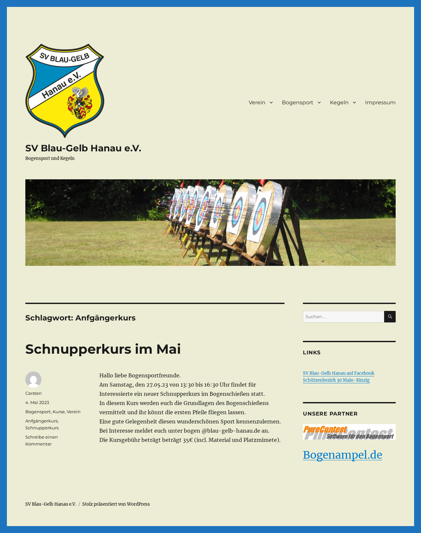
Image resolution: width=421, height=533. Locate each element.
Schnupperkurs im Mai (103, 349)
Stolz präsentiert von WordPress (116, 504)
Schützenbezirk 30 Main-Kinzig (336, 380)
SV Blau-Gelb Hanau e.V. (83, 148)
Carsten (33, 393)
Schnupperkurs (42, 427)
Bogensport (297, 102)
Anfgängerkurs (41, 420)
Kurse (59, 411)
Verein (257, 102)
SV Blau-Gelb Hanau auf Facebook (338, 373)
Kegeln (339, 102)
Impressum (380, 102)
